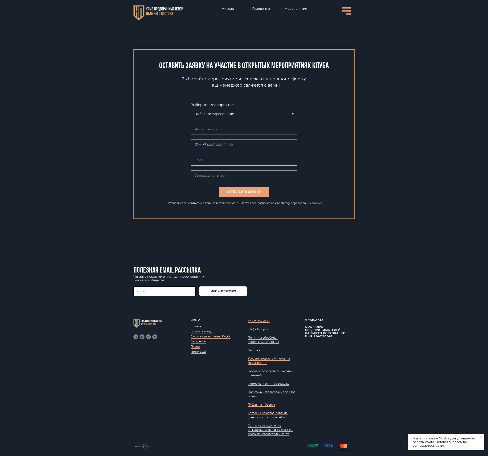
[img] (158, 13)
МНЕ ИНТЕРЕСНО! (223, 291)
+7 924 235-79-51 (259, 321)
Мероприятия (296, 8)
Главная (196, 326)
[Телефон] (135, 336)
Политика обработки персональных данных (263, 340)
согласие (264, 203)
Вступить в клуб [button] (202, 331)
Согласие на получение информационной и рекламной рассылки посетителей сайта (270, 430)
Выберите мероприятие (212, 105)
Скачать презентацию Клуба (210, 336)
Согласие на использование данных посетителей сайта (268, 415)
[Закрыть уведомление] (481, 436)
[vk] (154, 336)
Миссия (228, 8)
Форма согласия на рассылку (268, 383)
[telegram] (148, 336)
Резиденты (261, 8)
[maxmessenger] (142, 336)
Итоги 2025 (198, 351)
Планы (195, 346)
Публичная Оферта (261, 404)
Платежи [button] (254, 350)
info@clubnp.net (259, 329)
